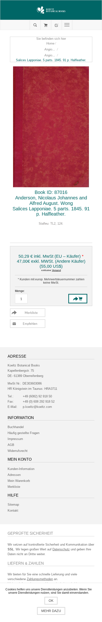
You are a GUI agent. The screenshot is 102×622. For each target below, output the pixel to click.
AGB (11, 445)
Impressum (15, 439)
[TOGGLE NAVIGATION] (67, 25)
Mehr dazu (51, 611)
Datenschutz (61, 549)
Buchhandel (16, 427)
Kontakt (13, 510)
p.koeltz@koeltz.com (37, 407)
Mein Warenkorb (45, 25)
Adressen (14, 475)
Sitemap (13, 504)
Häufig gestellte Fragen (23, 433)
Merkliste (14, 487)
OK (51, 600)
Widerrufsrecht (18, 451)
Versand (56, 270)
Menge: (20, 291)
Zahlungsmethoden (40, 579)
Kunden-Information (21, 469)
